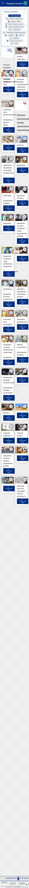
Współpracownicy (24, 887)
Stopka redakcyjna (9, 887)
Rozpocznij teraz (22, 65)
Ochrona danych (17, 887)
